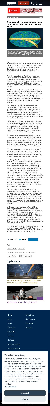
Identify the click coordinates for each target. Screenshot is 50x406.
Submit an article (14, 344)
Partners (29, 327)
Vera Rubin (12, 256)
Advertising (30, 315)
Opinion (40, 277)
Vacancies (11, 327)
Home (10, 315)
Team (10, 323)
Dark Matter (12, 248)
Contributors (30, 319)
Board (10, 319)
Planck (21, 248)
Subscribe (24, 3)
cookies (7, 384)
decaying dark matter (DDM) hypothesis (21, 252)
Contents (11, 332)
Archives (11, 336)
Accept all (25, 393)
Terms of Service (14, 348)
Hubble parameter (24, 256)
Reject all (25, 399)
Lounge (40, 299)
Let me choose (10, 386)
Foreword (29, 323)
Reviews (11, 340)
